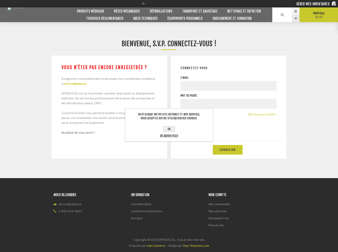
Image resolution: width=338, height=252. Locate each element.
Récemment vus (218, 218)
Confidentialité (141, 204)
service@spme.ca (75, 83)
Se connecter (298, 11)
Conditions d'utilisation (146, 211)
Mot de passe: (189, 95)
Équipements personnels (185, 18)
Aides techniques (145, 18)
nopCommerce (156, 245)
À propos (137, 218)
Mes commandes (219, 204)
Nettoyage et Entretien (244, 11)
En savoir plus (169, 136)
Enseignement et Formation (232, 18)
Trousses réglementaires (104, 18)
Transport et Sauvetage (200, 11)
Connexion (228, 150)
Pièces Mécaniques (127, 11)
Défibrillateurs (161, 11)
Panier (318, 15)
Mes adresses (217, 211)
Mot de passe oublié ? (262, 114)
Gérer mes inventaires (313, 4)
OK (169, 129)
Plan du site (216, 225)
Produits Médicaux (90, 11)
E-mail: (185, 78)
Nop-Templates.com (196, 245)
